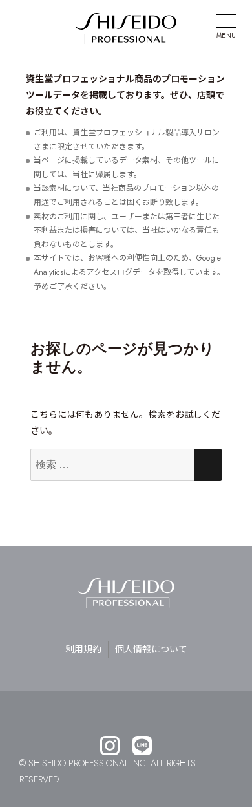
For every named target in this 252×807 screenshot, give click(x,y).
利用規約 (83, 649)
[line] (142, 746)
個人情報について (151, 649)
